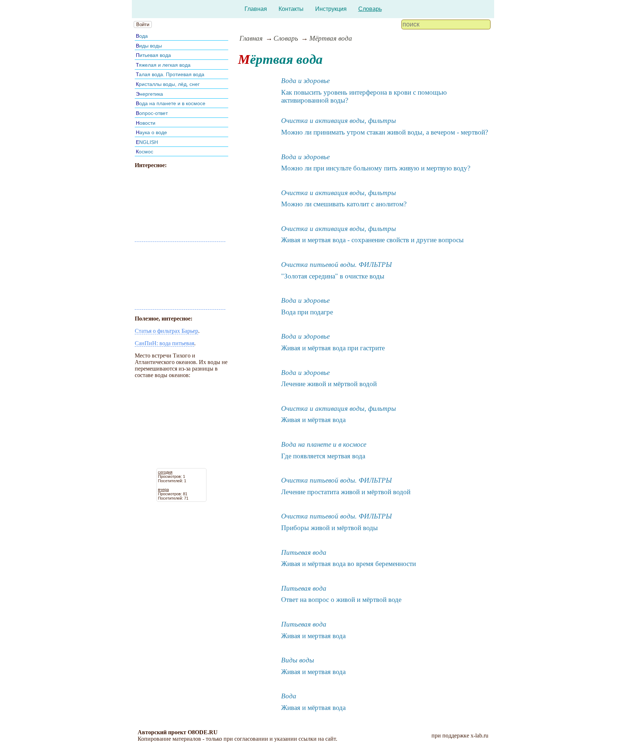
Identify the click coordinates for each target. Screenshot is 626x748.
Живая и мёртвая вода (313, 419)
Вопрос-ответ (152, 113)
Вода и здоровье (305, 80)
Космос (144, 151)
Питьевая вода (153, 55)
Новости (145, 123)
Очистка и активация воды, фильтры (338, 120)
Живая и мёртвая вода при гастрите (333, 348)
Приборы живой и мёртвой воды (329, 528)
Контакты (291, 9)
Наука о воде (151, 132)
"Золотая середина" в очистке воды (332, 276)
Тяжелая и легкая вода (163, 65)
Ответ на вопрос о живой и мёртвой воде (341, 599)
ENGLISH (147, 142)
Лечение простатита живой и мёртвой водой (345, 492)
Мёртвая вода (330, 38)
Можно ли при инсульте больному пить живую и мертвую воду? (375, 168)
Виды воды (149, 46)
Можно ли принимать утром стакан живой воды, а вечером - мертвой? (384, 132)
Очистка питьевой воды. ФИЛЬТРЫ (336, 264)
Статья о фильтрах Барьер (166, 331)
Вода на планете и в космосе (170, 103)
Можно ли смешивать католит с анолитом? (343, 204)
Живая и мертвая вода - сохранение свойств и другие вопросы (372, 240)
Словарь (370, 9)
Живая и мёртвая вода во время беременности (348, 563)
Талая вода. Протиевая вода (170, 74)
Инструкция (331, 9)
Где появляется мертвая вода (323, 456)
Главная (256, 9)
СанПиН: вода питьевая (164, 343)
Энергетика (149, 94)
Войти (142, 24)
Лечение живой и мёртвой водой (329, 384)
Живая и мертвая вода (313, 636)
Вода (142, 36)
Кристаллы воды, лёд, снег (168, 84)
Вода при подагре (307, 312)
